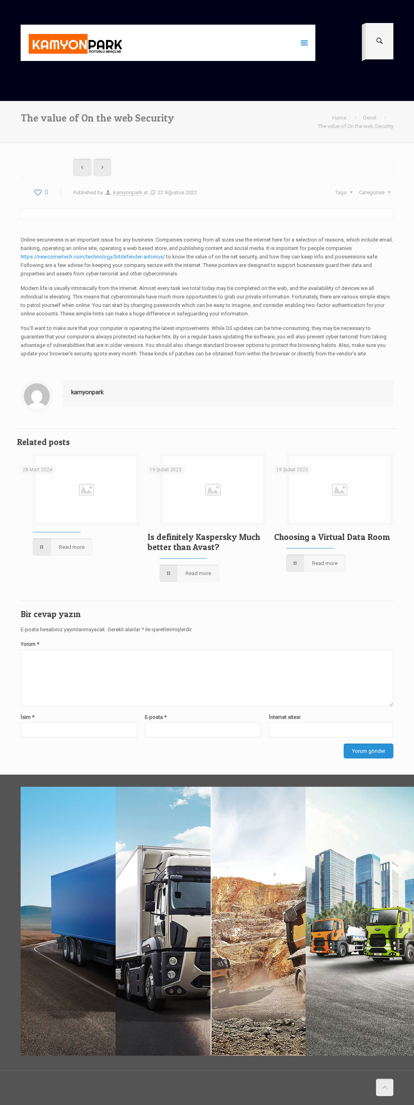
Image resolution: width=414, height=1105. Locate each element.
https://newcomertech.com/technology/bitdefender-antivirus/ (93, 257)
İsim (27, 717)
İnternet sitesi (284, 717)
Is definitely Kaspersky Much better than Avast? (204, 542)
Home (339, 118)
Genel (369, 118)
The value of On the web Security (355, 126)
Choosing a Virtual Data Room (332, 537)
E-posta (156, 717)
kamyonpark (127, 192)
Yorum (30, 644)
